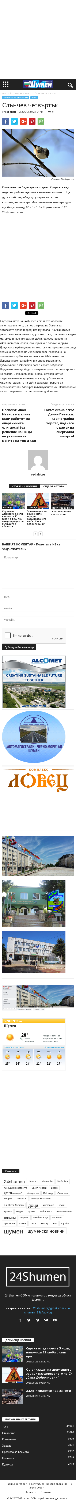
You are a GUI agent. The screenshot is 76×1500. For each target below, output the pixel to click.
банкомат (22, 1198)
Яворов (8, 1198)
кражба (8, 1211)
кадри (62, 1204)
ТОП (34, 97)
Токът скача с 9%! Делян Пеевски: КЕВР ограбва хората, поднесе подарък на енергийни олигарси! (59, 423)
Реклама (46, 1492)
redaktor (10, 111)
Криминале (9, 1439)
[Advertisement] (38, 39)
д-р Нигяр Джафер (14, 1204)
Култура (7, 1464)
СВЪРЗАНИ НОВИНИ (24, 486)
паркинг (24, 1217)
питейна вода (40, 1217)
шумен (13, 1231)
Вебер (54, 1187)
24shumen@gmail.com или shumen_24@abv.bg (47, 1310)
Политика (8, 1458)
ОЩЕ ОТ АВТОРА (53, 486)
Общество (8, 1433)
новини (10, 1217)
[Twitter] (30, 1320)
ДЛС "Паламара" (13, 1193)
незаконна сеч (64, 1211)
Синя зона (62, 1193)
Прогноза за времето (20, 93)
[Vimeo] (38, 1320)
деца (33, 1205)
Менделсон (33, 1193)
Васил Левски (39, 1187)
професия (9, 1223)
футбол (65, 1223)
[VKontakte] (47, 1320)
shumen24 (47, 1181)
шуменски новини (46, 1231)
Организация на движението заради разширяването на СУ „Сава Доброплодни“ (37, 517)
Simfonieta (62, 1181)
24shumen (14, 1181)
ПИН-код (48, 1193)
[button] (69, 84)
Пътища (7, 507)
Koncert (33, 1181)
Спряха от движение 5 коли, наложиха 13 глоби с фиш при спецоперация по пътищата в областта (13, 519)
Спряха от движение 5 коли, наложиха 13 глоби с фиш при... (48, 1352)
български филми (40, 1198)
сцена (22, 1223)
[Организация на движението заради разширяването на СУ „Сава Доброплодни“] (38, 501)
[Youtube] (55, 1320)
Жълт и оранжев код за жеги (61, 512)
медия (19, 1211)
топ (55, 1223)
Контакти (31, 1492)
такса (33, 1223)
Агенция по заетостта (15, 1187)
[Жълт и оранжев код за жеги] (62, 501)
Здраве (6, 1445)
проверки (57, 1217)
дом (4, 93)
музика (31, 1211)
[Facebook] (21, 1320)
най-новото (46, 1211)
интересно (48, 1204)
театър (44, 1223)
